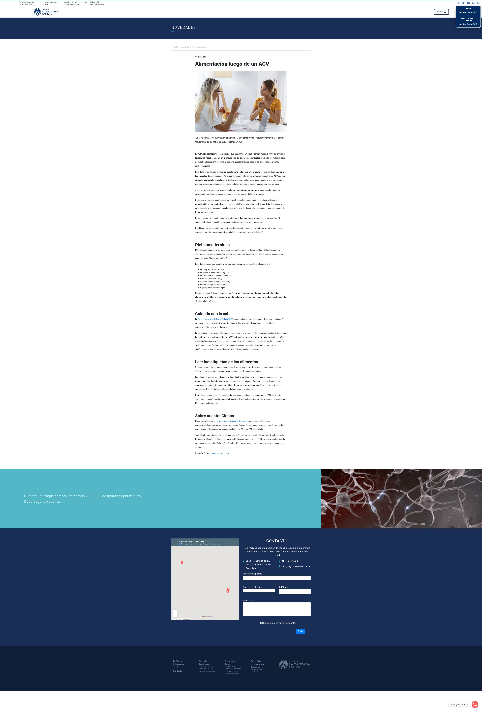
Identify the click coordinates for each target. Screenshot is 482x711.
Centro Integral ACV (206, 669)
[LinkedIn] (473, 3)
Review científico (256, 669)
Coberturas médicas (232, 674)
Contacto (177, 671)
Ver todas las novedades (189, 47)
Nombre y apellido (252, 573)
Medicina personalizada (207, 671)
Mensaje (247, 600)
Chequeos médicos (231, 671)
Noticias (176, 666)
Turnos (227, 664)
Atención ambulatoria (206, 666)
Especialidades (204, 664)
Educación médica (257, 667)
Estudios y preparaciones (233, 669)
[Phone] (475, 704)
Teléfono (283, 587)
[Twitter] (463, 3)
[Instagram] (478, 3)
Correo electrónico (252, 587)
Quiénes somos (178, 664)
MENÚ (440, 12)
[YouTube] (468, 3)
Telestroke (254, 672)
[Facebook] (458, 3)
